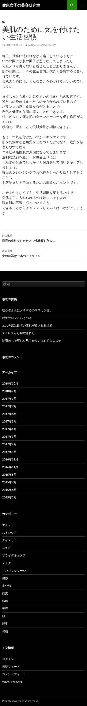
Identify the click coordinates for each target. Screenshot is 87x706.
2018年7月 (9, 391)
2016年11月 (10, 467)
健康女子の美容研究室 (21, 5)
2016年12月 (10, 459)
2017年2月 (9, 444)
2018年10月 (10, 383)
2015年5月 (9, 497)
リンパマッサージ (14, 570)
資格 (5, 631)
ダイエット (9, 540)
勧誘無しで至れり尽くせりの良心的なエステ (31, 340)
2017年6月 (9, 414)
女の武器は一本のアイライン (21, 253)
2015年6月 (9, 489)
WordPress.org (12, 681)
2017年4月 (9, 429)
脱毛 (5, 623)
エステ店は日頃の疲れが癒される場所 (27, 325)
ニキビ (6, 547)
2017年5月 (9, 421)
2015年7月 (9, 482)
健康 (5, 578)
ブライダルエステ (14, 555)
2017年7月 (9, 406)
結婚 (5, 601)
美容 (5, 608)
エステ (6, 525)
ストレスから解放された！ (20, 333)
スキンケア (9, 532)
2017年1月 (9, 452)
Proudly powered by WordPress (20, 700)
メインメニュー (82, 5)
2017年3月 (9, 436)
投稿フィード (11, 666)
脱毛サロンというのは (17, 318)
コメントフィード (14, 674)
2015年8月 (9, 474)
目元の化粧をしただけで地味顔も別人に (28, 238)
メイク (6, 563)
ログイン (8, 659)
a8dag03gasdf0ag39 (42, 44)
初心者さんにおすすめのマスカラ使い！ (28, 310)
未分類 (6, 585)
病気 (5, 593)
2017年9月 (9, 398)
